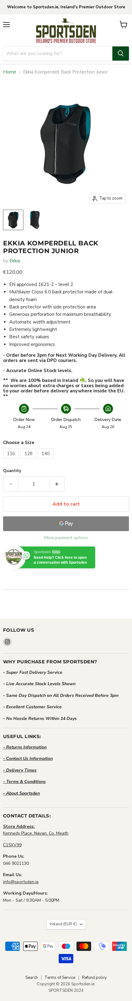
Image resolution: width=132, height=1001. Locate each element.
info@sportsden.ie (21, 882)
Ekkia (15, 261)
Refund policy (94, 977)
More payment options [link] (66, 537)
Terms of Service (60, 977)
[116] (12, 460)
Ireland (63, 924)
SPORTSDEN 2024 (66, 990)
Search (31, 977)
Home (9, 72)
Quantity (12, 471)
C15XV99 (12, 845)
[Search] (120, 53)
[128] (29, 460)
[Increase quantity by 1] (57, 484)
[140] (46, 460)
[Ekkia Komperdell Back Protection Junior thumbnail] (13, 220)
